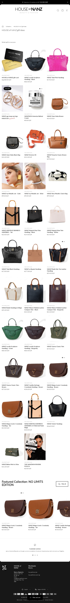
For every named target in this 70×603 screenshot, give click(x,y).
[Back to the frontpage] (3, 26)
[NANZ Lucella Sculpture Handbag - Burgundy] (35, 329)
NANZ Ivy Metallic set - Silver (33, 193)
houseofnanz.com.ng (34, 575)
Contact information (49, 599)
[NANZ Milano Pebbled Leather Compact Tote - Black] (35, 290)
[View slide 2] (35, 555)
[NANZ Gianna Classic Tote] (57, 329)
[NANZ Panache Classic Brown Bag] (57, 137)
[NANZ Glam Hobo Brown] (57, 98)
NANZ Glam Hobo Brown (55, 116)
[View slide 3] (37, 555)
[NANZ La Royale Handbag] (35, 251)
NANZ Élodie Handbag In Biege (12, 308)
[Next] (67, 2)
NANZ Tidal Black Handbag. (11, 269)
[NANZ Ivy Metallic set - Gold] (12, 176)
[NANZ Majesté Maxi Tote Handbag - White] (57, 213)
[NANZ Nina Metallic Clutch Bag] (57, 176)
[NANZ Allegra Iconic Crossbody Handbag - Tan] (12, 406)
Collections (8, 26)
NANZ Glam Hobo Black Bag (11, 155)
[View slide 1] (33, 555)
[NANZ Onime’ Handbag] (57, 406)
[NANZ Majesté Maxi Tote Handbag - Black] (35, 213)
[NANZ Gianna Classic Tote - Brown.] (12, 367)
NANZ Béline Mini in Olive (10, 464)
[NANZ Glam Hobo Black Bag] (12, 137)
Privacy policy (26, 599)
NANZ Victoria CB (30, 155)
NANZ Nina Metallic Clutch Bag (57, 193)
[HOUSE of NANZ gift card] (12, 60)
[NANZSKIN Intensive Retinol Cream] (35, 98)
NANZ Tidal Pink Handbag (55, 77)
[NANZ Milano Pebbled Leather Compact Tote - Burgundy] (57, 290)
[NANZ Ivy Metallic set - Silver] (35, 176)
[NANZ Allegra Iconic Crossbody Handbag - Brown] (57, 367)
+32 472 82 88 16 (18, 574)
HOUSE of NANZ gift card (10, 77)
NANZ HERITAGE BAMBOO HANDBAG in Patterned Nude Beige (34, 425)
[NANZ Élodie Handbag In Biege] (12, 290)
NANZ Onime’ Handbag (54, 424)
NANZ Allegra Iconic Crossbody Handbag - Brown (12, 526)
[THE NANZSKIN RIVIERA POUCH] (35, 446)
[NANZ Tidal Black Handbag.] (12, 251)
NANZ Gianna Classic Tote (55, 346)
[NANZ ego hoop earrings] (12, 98)
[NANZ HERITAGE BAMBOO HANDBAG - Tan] (12, 213)
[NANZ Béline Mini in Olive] (12, 446)
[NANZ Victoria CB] (35, 137)
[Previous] (3, 2)
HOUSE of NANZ (5, 75)
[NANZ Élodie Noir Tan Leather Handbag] (57, 251)
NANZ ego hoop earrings (10, 116)
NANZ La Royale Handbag (32, 269)
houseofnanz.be (32, 572)
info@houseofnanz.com (20, 578)
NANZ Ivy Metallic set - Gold (11, 193)
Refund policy (19, 599)
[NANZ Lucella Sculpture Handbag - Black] (35, 60)
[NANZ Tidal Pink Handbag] (57, 60)
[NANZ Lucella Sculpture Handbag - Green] (12, 329)
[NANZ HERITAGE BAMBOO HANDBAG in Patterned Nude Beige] (35, 406)
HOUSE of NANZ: (51, 191)
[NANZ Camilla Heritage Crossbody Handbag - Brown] (35, 367)
